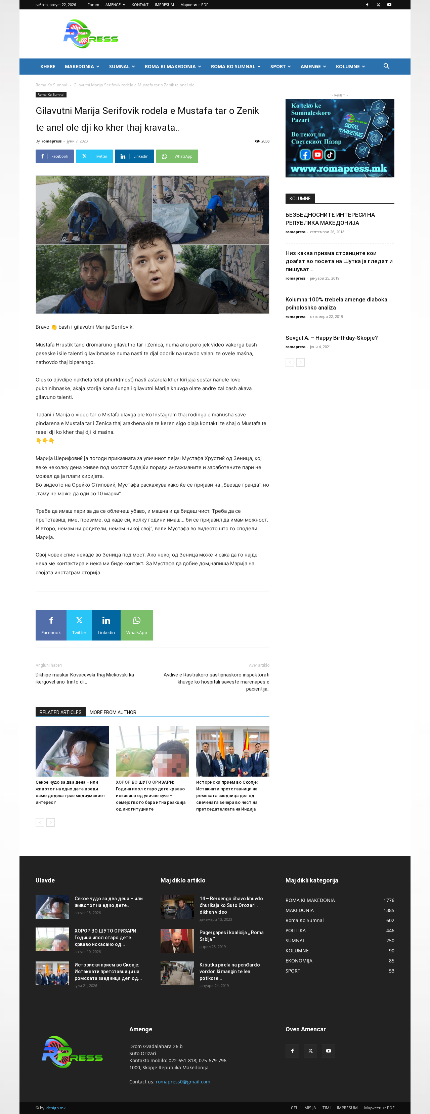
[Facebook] (367, 4)
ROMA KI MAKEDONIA (170, 66)
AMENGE (113, 4)
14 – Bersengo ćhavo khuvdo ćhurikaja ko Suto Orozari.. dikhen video (231, 905)
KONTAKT (140, 4)
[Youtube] (389, 4)
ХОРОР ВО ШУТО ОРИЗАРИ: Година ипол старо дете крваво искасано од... (106, 937)
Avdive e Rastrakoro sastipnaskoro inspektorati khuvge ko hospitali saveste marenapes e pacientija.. (216, 682)
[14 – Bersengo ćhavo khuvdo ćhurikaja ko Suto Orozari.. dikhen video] (177, 907)
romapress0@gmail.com (183, 1081)
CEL (294, 1108)
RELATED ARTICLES (61, 712)
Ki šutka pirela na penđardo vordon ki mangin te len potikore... (230, 971)
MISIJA (310, 1108)
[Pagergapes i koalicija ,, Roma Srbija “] (177, 941)
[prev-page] (40, 822)
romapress (51, 140)
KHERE (47, 66)
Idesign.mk (55, 1108)
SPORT (278, 66)
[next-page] (50, 822)
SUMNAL (119, 66)
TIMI (326, 1108)
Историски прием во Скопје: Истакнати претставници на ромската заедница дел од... (108, 971)
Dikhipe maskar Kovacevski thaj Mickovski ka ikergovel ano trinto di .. (85, 678)
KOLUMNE (348, 66)
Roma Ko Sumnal (51, 85)
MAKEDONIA (79, 66)
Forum (93, 4)
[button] (386, 67)
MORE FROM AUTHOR (113, 712)
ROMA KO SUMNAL (233, 66)
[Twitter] (378, 4)
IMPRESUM (164, 4)
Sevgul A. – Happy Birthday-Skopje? (332, 337)
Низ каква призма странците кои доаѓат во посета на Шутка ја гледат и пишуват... (339, 261)
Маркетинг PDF (194, 4)
